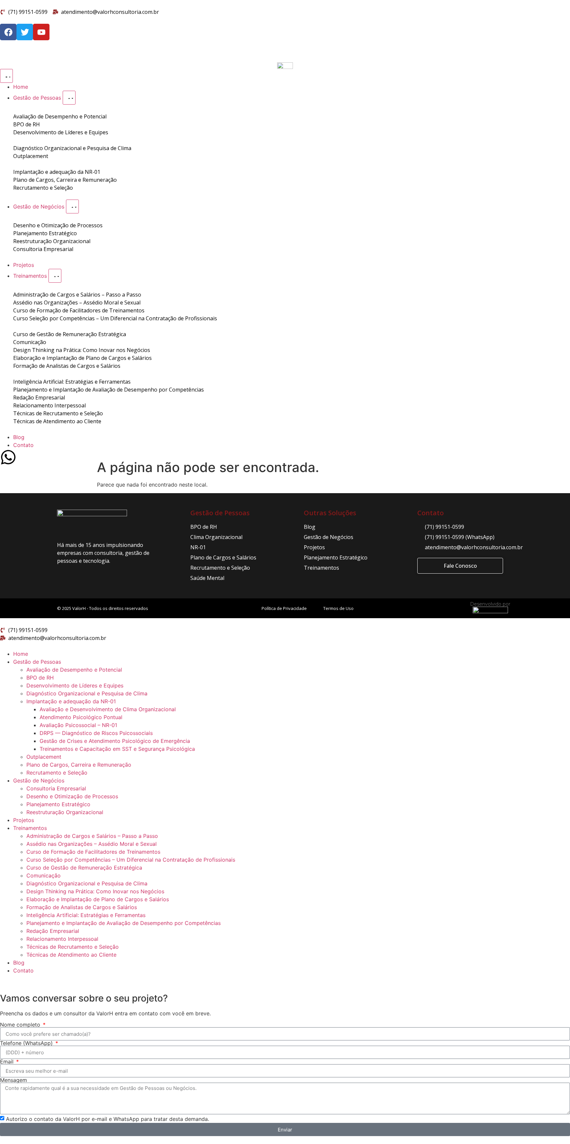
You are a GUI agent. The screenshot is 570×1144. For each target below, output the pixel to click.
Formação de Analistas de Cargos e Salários (81, 907)
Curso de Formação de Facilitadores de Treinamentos (93, 851)
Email (7, 1061)
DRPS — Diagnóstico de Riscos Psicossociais (96, 733)
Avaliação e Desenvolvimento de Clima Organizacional (108, 709)
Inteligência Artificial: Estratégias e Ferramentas (85, 915)
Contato (23, 970)
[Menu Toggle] (6, 76)
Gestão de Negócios (38, 780)
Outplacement (43, 756)
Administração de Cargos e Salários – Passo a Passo (92, 836)
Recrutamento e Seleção (56, 772)
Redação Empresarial (52, 931)
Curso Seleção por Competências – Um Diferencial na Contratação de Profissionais (130, 859)
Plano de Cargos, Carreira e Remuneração (78, 764)
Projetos (23, 820)
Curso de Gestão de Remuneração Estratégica (84, 867)
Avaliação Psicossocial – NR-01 (78, 725)
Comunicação (43, 875)
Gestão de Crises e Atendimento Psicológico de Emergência (115, 741)
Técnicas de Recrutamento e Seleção (72, 946)
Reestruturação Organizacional (64, 812)
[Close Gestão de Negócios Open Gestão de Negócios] (72, 206)
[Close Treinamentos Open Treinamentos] (54, 276)
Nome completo (21, 1024)
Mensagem (13, 1080)
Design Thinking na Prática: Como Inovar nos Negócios (95, 891)
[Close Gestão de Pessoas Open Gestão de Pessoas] (69, 98)
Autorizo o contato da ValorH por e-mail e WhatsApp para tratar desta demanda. (107, 1119)
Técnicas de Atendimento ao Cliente (71, 954)
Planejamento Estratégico (58, 804)
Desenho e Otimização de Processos (72, 796)
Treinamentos (30, 828)
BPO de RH (40, 677)
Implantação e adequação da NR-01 (71, 701)
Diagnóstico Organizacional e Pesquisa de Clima (86, 693)
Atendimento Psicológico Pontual (81, 717)
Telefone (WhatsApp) (27, 1043)
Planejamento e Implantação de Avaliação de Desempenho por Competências (123, 923)
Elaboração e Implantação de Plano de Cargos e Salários (97, 899)
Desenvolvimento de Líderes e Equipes (74, 685)
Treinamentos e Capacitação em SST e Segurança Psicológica (117, 749)
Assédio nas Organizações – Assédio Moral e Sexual (91, 844)
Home (20, 654)
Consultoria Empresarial (56, 788)
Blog (18, 962)
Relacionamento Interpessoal (62, 939)
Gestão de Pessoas (37, 661)
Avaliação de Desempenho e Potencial (74, 669)
